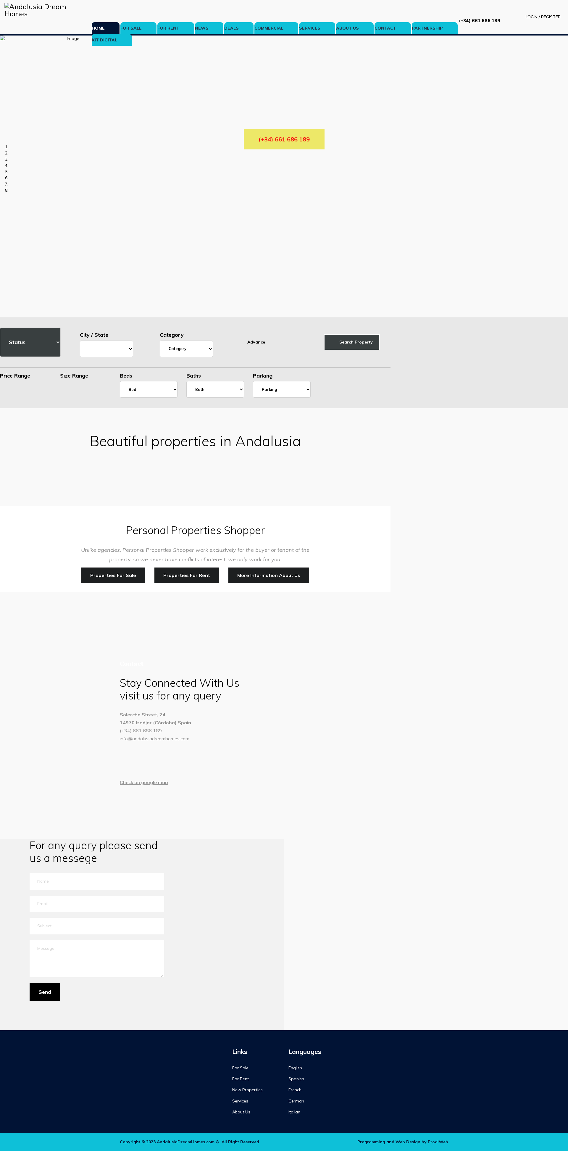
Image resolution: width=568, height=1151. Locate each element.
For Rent (168, 28)
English (295, 1068)
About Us (347, 28)
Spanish (296, 1078)
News (202, 28)
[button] (538, 17)
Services (309, 28)
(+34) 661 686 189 (479, 20)
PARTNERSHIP (427, 28)
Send (44, 992)
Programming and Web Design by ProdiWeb (402, 1141)
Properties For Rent (186, 575)
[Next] (5, 313)
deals (231, 28)
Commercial (268, 28)
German (296, 1101)
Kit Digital (104, 40)
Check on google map (144, 782)
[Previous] (1, 313)
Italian (294, 1112)
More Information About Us (268, 575)
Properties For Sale (113, 575)
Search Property (355, 342)
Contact (385, 28)
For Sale (131, 28)
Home (98, 28)
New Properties (247, 1089)
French (294, 1089)
